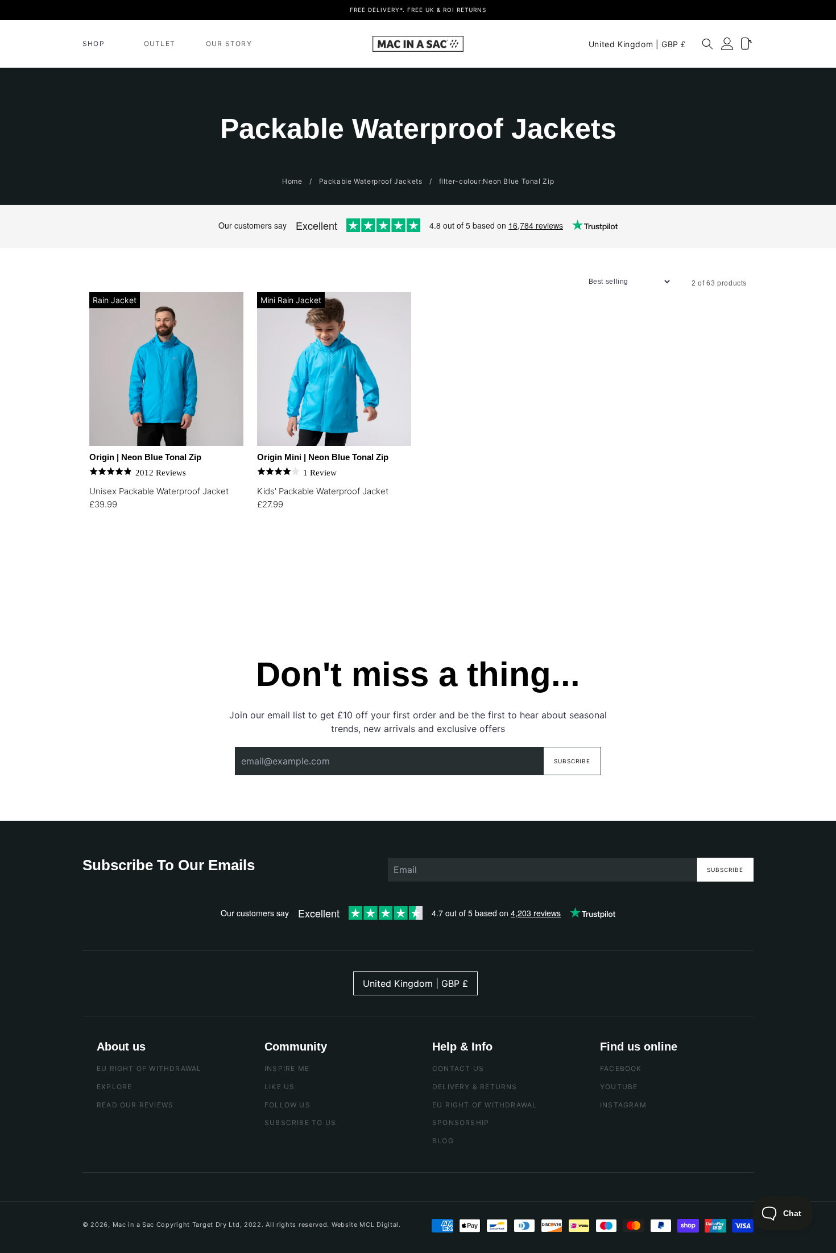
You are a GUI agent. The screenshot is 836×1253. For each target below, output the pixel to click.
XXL (100, 578)
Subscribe (572, 761)
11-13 (350, 549)
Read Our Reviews (135, 1105)
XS (100, 549)
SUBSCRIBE (725, 869)
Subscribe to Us (300, 1122)
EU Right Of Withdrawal (149, 1068)
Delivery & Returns (475, 1086)
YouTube (619, 1086)
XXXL (128, 578)
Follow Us (287, 1105)
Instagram (623, 1105)
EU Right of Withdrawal (484, 1105)
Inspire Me (286, 1068)
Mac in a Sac (133, 1225)
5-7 (295, 549)
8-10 (323, 549)
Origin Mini (322, 457)
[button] (98, 43)
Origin (145, 457)
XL (210, 549)
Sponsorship (460, 1122)
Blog (443, 1140)
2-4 (269, 549)
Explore (114, 1086)
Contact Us (458, 1068)
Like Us (279, 1086)
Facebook (621, 1068)
